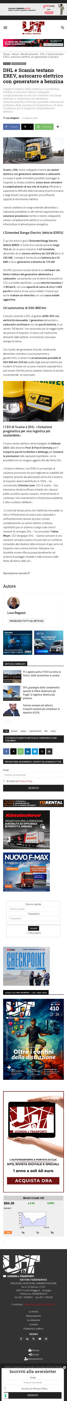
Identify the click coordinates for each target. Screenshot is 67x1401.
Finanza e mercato (12, 699)
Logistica (7, 681)
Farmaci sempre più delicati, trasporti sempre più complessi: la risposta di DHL (41, 709)
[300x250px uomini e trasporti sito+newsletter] (26, 890)
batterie (14, 731)
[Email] (42, 751)
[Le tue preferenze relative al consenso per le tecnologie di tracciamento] (5, 1396)
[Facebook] (6, 751)
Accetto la (19, 781)
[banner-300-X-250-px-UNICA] (17, 654)
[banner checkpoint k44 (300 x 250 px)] (26, 984)
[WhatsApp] (20, 751)
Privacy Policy (25, 781)
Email (6, 770)
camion (23, 731)
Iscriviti (33, 788)
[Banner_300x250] (48, 654)
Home (6, 54)
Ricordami (35, 933)
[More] (58, 127)
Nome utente (33, 904)
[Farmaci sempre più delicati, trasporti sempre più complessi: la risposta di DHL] (12, 710)
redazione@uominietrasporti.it (39, 1304)
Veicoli (15, 54)
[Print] (49, 751)
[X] (13, 751)
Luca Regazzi (12, 117)
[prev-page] (5, 722)
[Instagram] (46, 1339)
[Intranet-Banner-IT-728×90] (33, 46)
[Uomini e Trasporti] (33, 27)
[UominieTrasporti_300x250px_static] (26, 848)
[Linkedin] (28, 751)
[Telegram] (35, 751)
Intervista (8, 715)
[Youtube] (39, 1339)
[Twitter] (33, 1339)
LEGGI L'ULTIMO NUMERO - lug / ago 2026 (26, 992)
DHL (46, 731)
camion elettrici (35, 731)
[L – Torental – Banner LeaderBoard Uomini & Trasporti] (33, 806)
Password (33, 913)
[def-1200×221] (33, 14)
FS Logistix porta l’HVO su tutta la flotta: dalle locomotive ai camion (42, 673)
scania (53, 731)
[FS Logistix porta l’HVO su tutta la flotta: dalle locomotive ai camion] (12, 676)
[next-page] (10, 722)
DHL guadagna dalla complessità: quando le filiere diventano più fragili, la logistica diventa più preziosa (41, 692)
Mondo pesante (29, 54)
